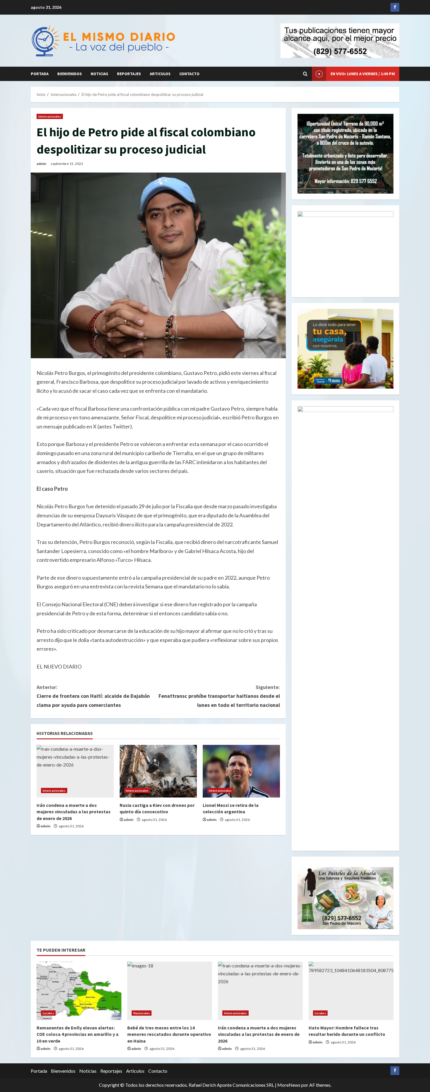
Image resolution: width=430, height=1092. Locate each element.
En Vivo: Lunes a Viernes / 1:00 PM (363, 73)
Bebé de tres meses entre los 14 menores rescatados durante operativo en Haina (169, 1034)
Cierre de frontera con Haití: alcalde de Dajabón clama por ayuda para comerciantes (93, 696)
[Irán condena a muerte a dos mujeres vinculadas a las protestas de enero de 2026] (75, 771)
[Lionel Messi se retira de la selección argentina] (241, 771)
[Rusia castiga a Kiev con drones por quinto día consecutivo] (158, 771)
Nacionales (141, 1013)
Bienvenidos (69, 73)
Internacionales (49, 116)
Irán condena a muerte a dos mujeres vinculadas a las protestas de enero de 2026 (74, 811)
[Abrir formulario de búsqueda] (305, 74)
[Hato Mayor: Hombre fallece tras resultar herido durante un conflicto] (351, 991)
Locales (48, 1013)
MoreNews (288, 1085)
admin (41, 163)
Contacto (189, 73)
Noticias (99, 73)
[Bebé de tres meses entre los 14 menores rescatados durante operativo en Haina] (169, 991)
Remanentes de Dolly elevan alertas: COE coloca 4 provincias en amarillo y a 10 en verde (77, 1034)
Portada (40, 73)
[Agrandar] (386, 875)
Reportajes (129, 73)
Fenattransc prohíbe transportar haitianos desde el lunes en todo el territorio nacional (219, 696)
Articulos (160, 73)
